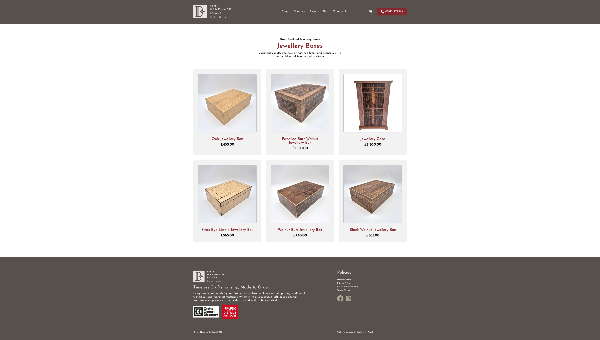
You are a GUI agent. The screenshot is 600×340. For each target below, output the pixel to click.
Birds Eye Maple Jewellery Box (227, 230)
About (285, 11)
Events (314, 11)
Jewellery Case (372, 139)
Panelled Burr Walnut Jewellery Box (300, 141)
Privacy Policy (343, 283)
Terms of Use (343, 290)
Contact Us (340, 11)
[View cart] (370, 12)
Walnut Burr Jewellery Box (300, 230)
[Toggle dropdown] (303, 11)
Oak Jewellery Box (227, 139)
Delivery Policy (344, 280)
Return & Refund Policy (348, 287)
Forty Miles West (365, 332)
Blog (325, 11)
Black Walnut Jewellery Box (373, 230)
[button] (227, 128)
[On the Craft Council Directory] (206, 311)
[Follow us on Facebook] (340, 299)
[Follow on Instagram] (348, 299)
